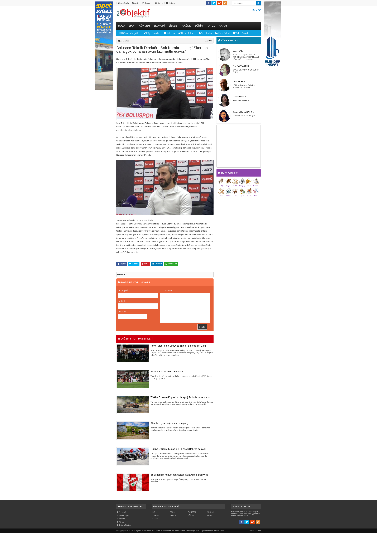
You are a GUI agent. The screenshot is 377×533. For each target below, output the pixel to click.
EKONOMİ (209, 512)
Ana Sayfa (124, 3)
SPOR (209, 41)
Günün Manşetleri (130, 33)
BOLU (154, 512)
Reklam (147, 3)
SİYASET (155, 515)
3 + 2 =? (122, 311)
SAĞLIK (173, 515)
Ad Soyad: (123, 290)
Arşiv (136, 3)
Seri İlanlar (206, 33)
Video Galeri (241, 33)
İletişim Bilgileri (124, 525)
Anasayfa (122, 512)
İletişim (171, 3)
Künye (160, 3)
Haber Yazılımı (255, 531)
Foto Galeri (224, 33)
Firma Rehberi (188, 33)
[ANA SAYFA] (133, 18)
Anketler (170, 33)
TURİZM (208, 515)
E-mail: (122, 300)
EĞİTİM (191, 515)
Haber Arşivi (123, 515)
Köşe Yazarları (153, 33)
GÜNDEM (192, 512)
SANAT (155, 518)
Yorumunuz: (167, 290)
